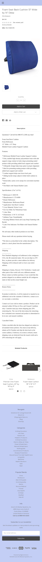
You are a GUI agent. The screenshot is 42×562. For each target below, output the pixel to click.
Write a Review (7, 25)
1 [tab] (18, 391)
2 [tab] (21, 391)
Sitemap (21, 421)
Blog (21, 419)
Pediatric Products (21, 438)
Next (40, 370)
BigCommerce (24, 555)
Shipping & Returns (21, 417)
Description (21, 128)
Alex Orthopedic (21, 480)
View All (21, 497)
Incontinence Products (21, 451)
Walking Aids (21, 448)
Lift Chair (21, 433)
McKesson (21, 478)
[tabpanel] (11, 371)
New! (21, 466)
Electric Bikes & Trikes (21, 442)
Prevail (21, 488)
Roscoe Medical (21, 486)
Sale (21, 464)
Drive (21, 475)
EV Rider (21, 493)
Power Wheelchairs (21, 444)
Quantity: (21, 97)
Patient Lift (21, 435)
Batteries (21, 459)
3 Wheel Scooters (21, 431)
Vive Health (21, 491)
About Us (21, 415)
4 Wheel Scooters (21, 440)
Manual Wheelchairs (21, 446)
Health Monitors (21, 461)
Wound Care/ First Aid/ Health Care (21, 455)
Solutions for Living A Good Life (21, 413)
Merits (21, 484)
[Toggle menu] (3, 3)
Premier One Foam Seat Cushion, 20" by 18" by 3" (11, 384)
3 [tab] (24, 391)
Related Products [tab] (21, 348)
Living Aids (21, 457)
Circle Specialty (21, 482)
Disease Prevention (21, 453)
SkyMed (21, 495)
